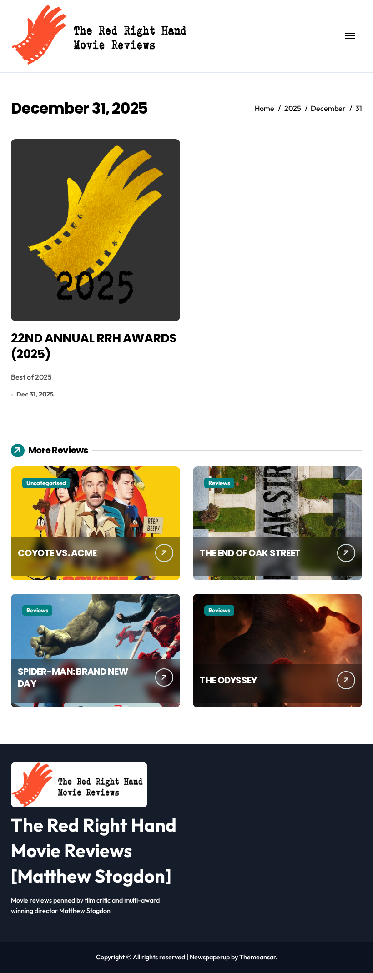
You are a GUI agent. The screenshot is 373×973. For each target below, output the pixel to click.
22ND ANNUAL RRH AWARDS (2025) (93, 346)
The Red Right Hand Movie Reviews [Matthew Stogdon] (93, 850)
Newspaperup (210, 957)
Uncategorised (46, 482)
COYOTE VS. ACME (57, 553)
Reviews (219, 482)
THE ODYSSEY (228, 680)
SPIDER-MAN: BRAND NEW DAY (73, 677)
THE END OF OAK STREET (250, 553)
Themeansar (257, 957)
